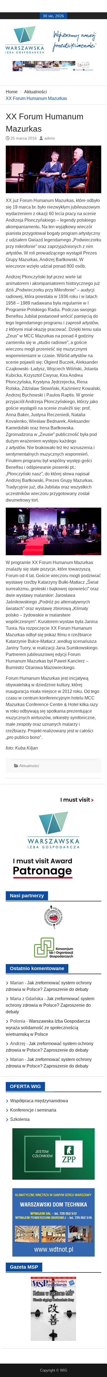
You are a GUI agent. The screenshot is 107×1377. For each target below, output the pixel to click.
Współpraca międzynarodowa (39, 1100)
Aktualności (29, 765)
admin (49, 138)
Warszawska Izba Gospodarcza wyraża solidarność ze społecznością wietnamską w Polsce (48, 1028)
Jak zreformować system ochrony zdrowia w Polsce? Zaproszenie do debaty (50, 1005)
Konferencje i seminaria (33, 1110)
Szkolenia (20, 1119)
